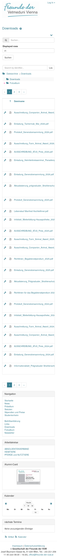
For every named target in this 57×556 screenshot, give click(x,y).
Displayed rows (10, 46)
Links (7, 423)
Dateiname (19, 101)
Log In (51, 2)
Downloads (10, 28)
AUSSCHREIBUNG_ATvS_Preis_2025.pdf (33, 230)
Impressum (17, 545)
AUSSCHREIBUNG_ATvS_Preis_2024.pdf (33, 346)
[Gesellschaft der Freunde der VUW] (20, 9)
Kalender (22, 536)
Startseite (9, 400)
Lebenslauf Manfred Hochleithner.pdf (31, 211)
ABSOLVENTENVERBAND (17, 448)
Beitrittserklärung (12, 421)
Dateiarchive (12, 73)
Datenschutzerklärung (34, 545)
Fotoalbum (14, 83)
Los (50, 67)
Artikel (11, 536)
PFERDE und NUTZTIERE (17, 454)
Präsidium (9, 406)
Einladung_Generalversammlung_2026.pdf (34, 174)
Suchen (8, 57)
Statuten (8, 409)
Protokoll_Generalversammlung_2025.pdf (33, 199)
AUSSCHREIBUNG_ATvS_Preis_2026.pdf (33, 151)
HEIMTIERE (10, 451)
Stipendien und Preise (15, 412)
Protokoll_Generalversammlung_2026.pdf (33, 132)
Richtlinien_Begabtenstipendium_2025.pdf (33, 258)
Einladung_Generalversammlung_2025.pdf (34, 270)
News (7, 403)
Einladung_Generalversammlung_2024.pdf (34, 354)
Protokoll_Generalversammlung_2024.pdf (33, 303)
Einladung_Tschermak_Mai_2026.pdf (31, 123)
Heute (28, 502)
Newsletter (9, 432)
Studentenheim (12, 415)
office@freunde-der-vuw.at (41, 554)
